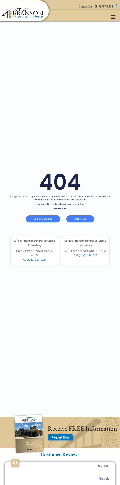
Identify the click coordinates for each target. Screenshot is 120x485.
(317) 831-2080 (88, 255)
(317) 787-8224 (37, 259)
